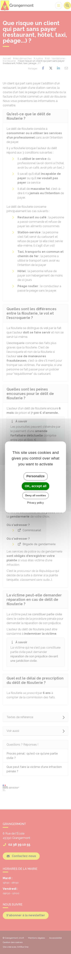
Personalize (35, 476)
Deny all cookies (35, 495)
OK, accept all (35, 486)
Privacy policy (35, 502)
